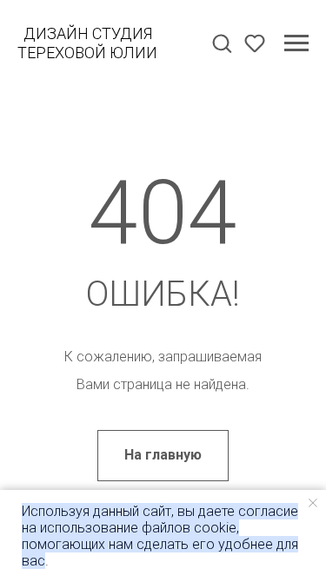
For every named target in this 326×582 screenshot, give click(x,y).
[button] (221, 42)
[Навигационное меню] (296, 43)
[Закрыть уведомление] (313, 503)
